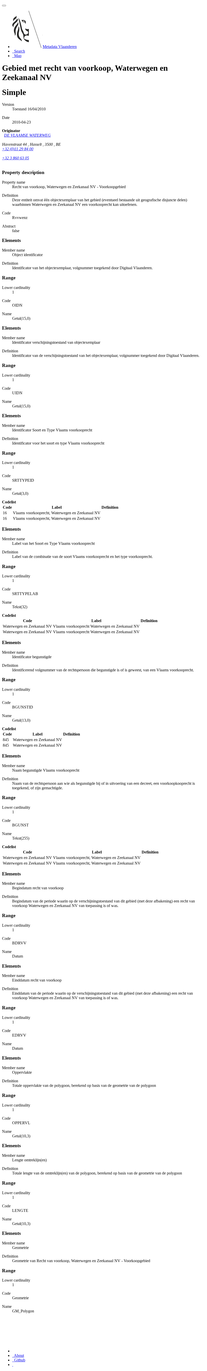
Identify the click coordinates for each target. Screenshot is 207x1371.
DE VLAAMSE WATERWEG (27, 135)
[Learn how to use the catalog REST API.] (12, 1364)
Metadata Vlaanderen (60, 46)
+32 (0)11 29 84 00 (17, 149)
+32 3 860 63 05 (15, 158)
